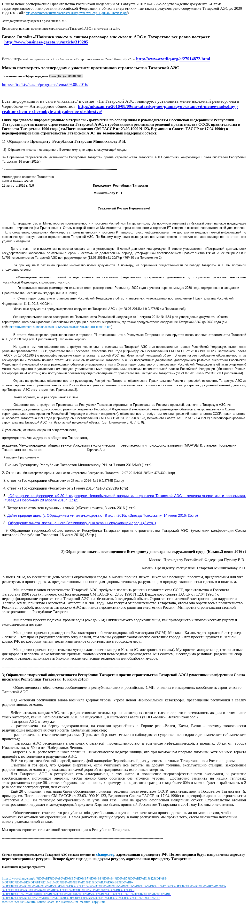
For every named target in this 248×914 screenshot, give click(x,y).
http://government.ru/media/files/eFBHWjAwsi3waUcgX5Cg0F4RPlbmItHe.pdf (76, 13)
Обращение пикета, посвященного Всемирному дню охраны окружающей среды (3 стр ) (82, 523)
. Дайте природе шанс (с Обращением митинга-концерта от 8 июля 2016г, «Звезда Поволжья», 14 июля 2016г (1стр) (101, 515)
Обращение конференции (30, 496)
